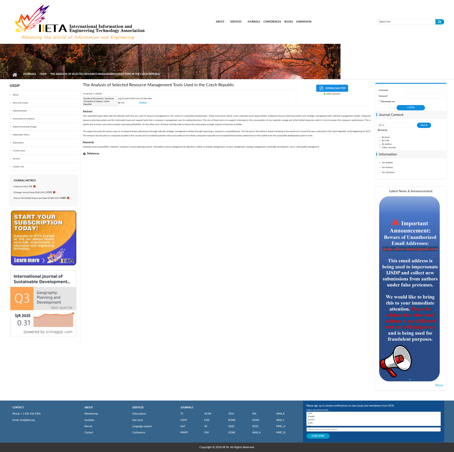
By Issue (386, 137)
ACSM (207, 414)
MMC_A (280, 426)
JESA (231, 414)
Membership (91, 414)
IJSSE (231, 426)
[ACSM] (373, 419)
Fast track (137, 420)
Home (15, 74)
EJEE (207, 420)
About (220, 22)
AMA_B (280, 414)
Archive (16, 159)
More (439, 385)
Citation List (18, 167)
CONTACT (18, 407)
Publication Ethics (21, 135)
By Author (387, 144)
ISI (205, 426)
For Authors (387, 167)
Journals (253, 22)
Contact (88, 432)
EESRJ (255, 420)
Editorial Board (20, 111)
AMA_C (280, 420)
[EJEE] (373, 422)
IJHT (183, 426)
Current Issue (19, 151)
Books (288, 22)
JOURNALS (186, 407)
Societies (89, 420)
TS (181, 414)
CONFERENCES (272, 22)
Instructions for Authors (24, 119)
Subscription (139, 414)
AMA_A (256, 432)
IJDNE (231, 432)
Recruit (88, 426)
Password (383, 96)
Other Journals (389, 147)
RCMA (231, 420)
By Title (385, 140)
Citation (142, 103)
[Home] (80, 22)
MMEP (184, 432)
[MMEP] (373, 416)
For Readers (387, 162)
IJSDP (43, 74)
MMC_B (280, 432)
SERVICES (138, 407)
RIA (254, 414)
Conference (138, 432)
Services (236, 22)
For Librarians (388, 172)
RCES (255, 426)
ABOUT (88, 407)
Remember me (388, 101)
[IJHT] (373, 413)
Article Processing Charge (24, 127)
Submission (303, 22)
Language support (142, 426)
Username (383, 90)
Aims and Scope (20, 103)
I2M (206, 432)
